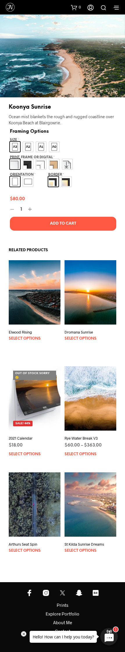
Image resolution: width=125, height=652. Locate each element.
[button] (76, 7)
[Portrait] (15, 181)
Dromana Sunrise (79, 331)
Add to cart (63, 223)
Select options (25, 338)
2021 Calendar (21, 438)
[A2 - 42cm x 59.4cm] (28, 147)
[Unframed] (15, 164)
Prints (62, 605)
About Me (62, 622)
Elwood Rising (20, 332)
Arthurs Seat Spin (23, 544)
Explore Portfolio (62, 613)
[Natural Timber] (54, 164)
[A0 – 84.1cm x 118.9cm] (54, 147)
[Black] (28, 164)
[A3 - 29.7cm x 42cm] (15, 147)
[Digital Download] (67, 164)
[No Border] (66, 181)
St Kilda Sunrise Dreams (84, 544)
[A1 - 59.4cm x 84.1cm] (41, 147)
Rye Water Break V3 (81, 438)
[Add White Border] (53, 181)
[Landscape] (28, 181)
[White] (41, 164)
